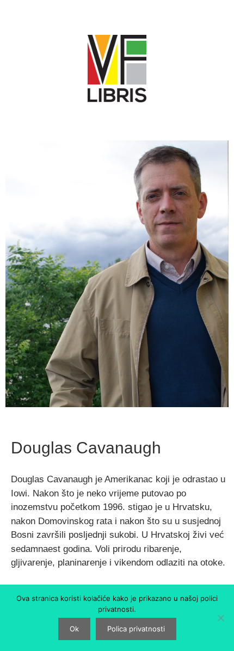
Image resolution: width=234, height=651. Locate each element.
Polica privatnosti (136, 628)
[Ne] (220, 617)
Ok (74, 628)
